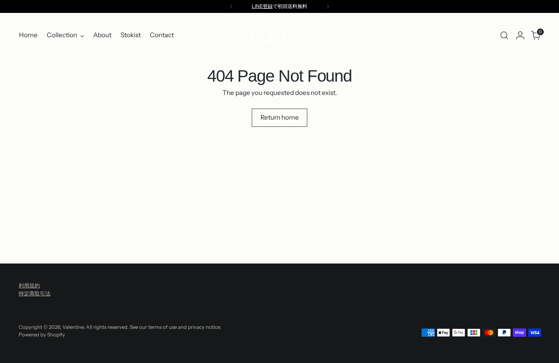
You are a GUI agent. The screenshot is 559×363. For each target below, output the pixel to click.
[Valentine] (279, 35)
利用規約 (29, 285)
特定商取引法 (35, 293)
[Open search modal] (504, 35)
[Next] (327, 6)
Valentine (73, 327)
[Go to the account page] (520, 35)
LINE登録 (262, 6)
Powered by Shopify (42, 334)
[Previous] (231, 6)
